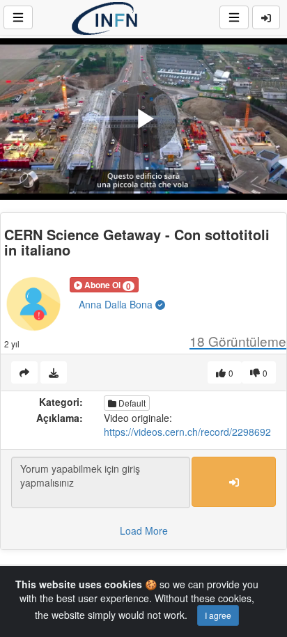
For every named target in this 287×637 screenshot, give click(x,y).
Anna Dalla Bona (117, 304)
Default (131, 403)
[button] (104, 284)
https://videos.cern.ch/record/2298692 (187, 432)
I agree (218, 615)
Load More (144, 530)
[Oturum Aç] (266, 17)
